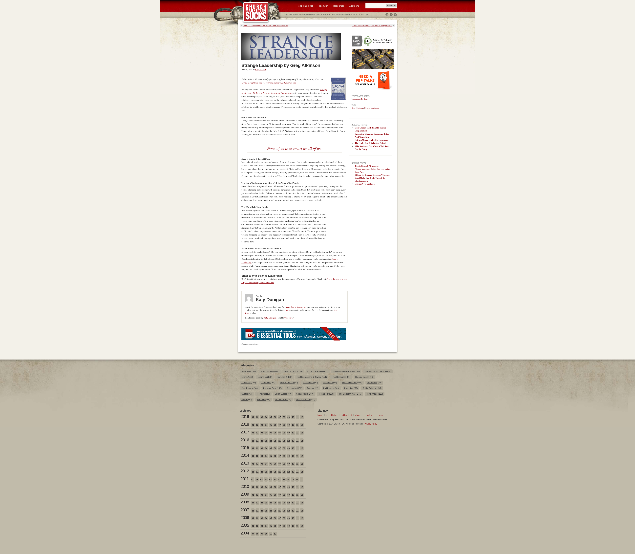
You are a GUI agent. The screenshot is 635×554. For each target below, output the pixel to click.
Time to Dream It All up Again (367, 166)
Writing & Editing (303, 399)
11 (297, 417)
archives (370, 415)
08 (284, 417)
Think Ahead (372, 394)
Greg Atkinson (357, 108)
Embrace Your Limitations (365, 183)
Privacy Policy (370, 424)
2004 (245, 533)
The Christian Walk (347, 394)
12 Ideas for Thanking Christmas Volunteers (372, 174)
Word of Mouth (281, 399)
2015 (245, 447)
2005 (245, 525)
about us (359, 415)
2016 (245, 440)
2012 (245, 471)
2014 (245, 455)
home (320, 415)
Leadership (356, 99)
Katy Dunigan (260, 69)
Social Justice (281, 394)
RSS (395, 14)
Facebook (391, 14)
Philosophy (292, 388)
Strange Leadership (371, 108)
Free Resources (339, 377)
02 (257, 417)
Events (244, 377)
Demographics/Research (344, 371)
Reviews (364, 99)
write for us (288, 317)
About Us (354, 5)
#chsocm (286, 310)
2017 (245, 432)
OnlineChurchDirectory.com (296, 307)
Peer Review (247, 388)
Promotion (349, 388)
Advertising (246, 371)
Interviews (246, 383)
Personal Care (269, 388)
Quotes (244, 394)
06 (275, 417)
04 (266, 417)
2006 (245, 517)
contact (381, 415)
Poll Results (328, 388)
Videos (244, 399)
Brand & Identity (268, 371)
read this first (332, 415)
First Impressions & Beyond (309, 377)
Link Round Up (287, 383)
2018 (245, 424)
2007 (245, 510)
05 (271, 417)
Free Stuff (323, 5)
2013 (245, 463)
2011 (245, 478)
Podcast (310, 388)
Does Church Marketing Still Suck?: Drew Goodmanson (265, 25)
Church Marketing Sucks (255, 12)
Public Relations (370, 388)
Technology (323, 394)
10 (293, 417)
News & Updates (349, 383)
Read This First (305, 5)
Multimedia (328, 383)
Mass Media (308, 383)
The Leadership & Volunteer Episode (370, 143)
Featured (281, 377)
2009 (245, 494)
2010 (245, 486)
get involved (346, 415)
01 (253, 417)
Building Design (291, 371)
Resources (338, 5)
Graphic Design (362, 377)
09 (288, 417)
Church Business (315, 371)
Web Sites (261, 399)
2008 (245, 502)
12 (302, 417)
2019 (245, 416)
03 (262, 417)
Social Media (302, 394)
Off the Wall (372, 383)
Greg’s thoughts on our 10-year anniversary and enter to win (268, 82)
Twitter (387, 14)
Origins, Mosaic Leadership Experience (371, 140)
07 (279, 417)
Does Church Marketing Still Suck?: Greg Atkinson (372, 25)
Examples (262, 377)
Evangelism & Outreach (375, 371)
